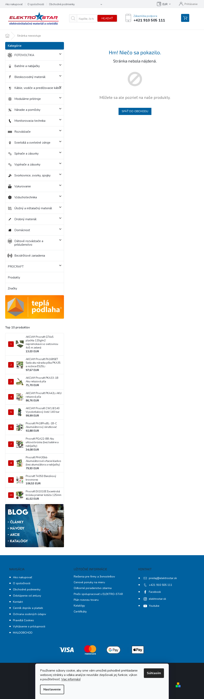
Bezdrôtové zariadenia (29, 256)
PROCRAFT (16, 267)
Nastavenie (52, 689)
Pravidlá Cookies (23, 620)
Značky (12, 288)
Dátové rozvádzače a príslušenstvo (28, 243)
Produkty (14, 277)
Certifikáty (80, 611)
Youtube (154, 606)
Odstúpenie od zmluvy (27, 596)
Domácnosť (22, 230)
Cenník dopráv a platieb (28, 608)
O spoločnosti (35, 4)
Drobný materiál (25, 219)
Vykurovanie (22, 186)
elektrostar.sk (157, 599)
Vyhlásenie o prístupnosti (29, 626)
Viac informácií (70, 679)
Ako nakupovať (14, 4)
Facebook (155, 592)
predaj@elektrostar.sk (163, 578)
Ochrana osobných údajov (29, 614)
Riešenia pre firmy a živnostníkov (94, 576)
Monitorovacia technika (29, 121)
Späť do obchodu (135, 111)
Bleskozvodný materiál (29, 77)
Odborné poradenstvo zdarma (93, 588)
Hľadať (107, 18)
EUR (165, 4)
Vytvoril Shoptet (193, 684)
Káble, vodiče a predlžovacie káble (37, 88)
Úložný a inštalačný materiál (33, 208)
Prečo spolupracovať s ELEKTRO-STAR (98, 594)
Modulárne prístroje (27, 99)
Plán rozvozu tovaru (86, 600)
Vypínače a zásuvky (27, 164)
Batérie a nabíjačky (27, 66)
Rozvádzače (22, 132)
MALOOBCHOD (22, 633)
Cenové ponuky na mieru (89, 582)
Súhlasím (154, 673)
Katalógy (79, 605)
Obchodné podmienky (62, 4)
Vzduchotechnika (25, 197)
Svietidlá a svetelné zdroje (32, 143)
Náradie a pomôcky (27, 110)
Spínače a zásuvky (26, 154)
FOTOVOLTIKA (24, 55)
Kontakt (18, 602)
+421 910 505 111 (160, 585)
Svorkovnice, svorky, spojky (32, 175)
